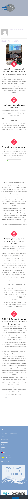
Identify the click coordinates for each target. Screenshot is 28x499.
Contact (2, 449)
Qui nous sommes (4, 442)
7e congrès (13, 284)
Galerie (2, 444)
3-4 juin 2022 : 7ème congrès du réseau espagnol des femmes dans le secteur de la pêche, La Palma (14, 321)
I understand (15, 498)
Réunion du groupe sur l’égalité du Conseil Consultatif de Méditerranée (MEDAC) (14, 241)
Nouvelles (3, 447)
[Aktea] (8, 14)
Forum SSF (11, 115)
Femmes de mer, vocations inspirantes (14, 147)
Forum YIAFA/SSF (16, 276)
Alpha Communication (13, 433)
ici (22, 394)
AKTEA (2, 436)
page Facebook (16, 391)
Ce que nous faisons (4, 439)
